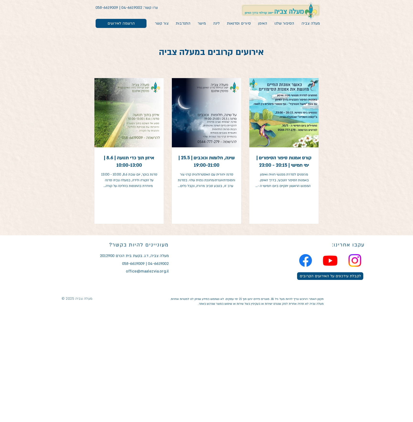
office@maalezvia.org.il (147, 271)
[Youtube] (330, 260)
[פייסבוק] (305, 260)
